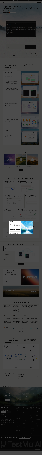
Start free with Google (15, 229)
